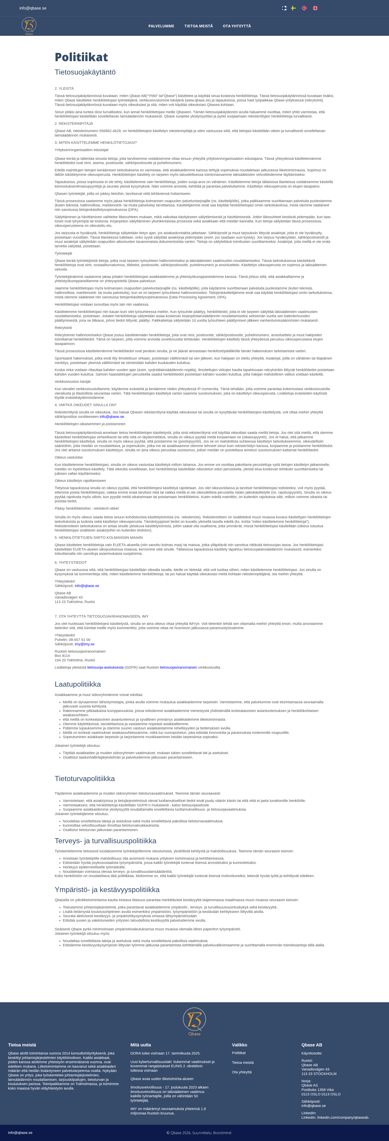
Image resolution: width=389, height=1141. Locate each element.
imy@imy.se (84, 644)
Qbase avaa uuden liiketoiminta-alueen (161, 1079)
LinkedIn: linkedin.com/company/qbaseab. (335, 1117)
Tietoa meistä (198, 25)
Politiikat (239, 1053)
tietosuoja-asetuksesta (105, 667)
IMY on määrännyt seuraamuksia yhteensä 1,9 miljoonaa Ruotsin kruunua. (168, 1111)
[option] (294, 8)
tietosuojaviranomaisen (178, 667)
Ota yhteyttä (237, 25)
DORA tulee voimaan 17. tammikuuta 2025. (165, 1053)
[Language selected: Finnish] (302, 8)
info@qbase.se (112, 417)
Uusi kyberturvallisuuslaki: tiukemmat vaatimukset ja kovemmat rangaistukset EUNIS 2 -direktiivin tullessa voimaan (172, 1066)
